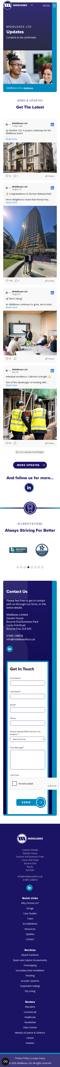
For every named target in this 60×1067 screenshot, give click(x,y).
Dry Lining (30, 991)
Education (30, 1006)
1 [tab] (18, 567)
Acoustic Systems (30, 980)
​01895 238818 (14, 636)
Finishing (30, 975)
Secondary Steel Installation (30, 970)
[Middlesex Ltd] (15, 5)
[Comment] (14, 358)
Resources (30, 928)
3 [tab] (25, 567)
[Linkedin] (29, 487)
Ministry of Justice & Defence (30, 1032)
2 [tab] (21, 567)
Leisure (30, 1037)
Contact (30, 939)
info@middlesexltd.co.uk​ (30, 876)
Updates (30, 934)
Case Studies (30, 913)
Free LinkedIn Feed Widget (31, 452)
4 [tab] (28, 567)
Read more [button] (11, 139)
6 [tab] (35, 567)
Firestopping (30, 965)
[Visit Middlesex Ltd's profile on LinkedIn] (8, 124)
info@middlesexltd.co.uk (20, 639)
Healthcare (30, 1017)
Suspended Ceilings (30, 985)
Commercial (30, 1012)
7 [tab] (39, 567)
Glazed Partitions (30, 954)
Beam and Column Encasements (30, 960)
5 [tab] (32, 567)
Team (30, 918)
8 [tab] (42, 567)
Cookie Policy (38, 1058)
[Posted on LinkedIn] (52, 124)
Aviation (30, 1042)
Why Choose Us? (30, 903)
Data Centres (30, 1027)
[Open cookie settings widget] (5, 1061)
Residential (30, 1022)
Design (30, 908)
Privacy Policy (22, 1058)
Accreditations (30, 923)
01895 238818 (30, 879)
